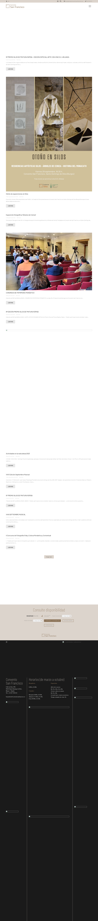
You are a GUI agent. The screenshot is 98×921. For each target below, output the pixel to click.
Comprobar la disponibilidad (52, 620)
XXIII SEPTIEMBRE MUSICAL (16, 514)
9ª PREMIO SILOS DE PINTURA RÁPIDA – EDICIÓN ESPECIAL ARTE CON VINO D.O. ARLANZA (37, 57)
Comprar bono (49, 625)
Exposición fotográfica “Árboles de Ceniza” (21, 215)
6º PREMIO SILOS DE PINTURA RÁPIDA (19, 495)
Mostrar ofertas (68, 620)
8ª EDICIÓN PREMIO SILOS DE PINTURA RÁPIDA (22, 312)
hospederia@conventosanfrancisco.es (15, 697)
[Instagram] (58, 1)
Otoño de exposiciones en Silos (17, 194)
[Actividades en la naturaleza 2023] (49, 390)
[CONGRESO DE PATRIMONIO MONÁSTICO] (49, 261)
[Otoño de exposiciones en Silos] (49, 134)
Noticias (19, 59)
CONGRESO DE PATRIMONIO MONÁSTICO (20, 293)
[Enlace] (15, 6)
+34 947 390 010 (12, 693)
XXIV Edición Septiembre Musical (18, 474)
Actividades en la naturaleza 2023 (18, 453)
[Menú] (90, 6)
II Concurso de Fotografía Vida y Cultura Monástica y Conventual (28, 535)
